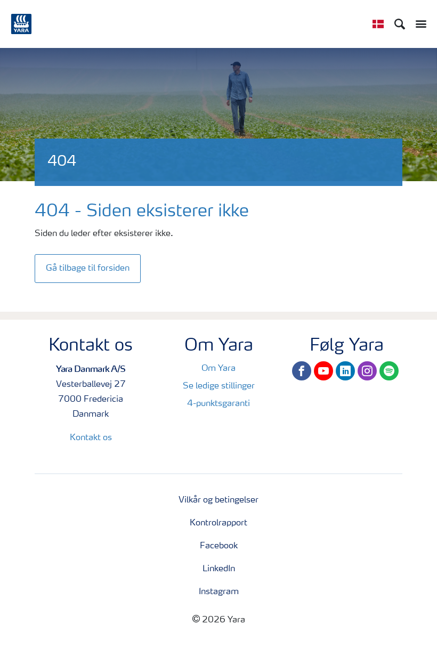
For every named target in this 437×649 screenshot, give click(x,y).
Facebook (219, 546)
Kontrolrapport (218, 523)
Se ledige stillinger (219, 386)
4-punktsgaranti (218, 404)
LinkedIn (219, 569)
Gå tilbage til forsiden (88, 268)
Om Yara (218, 368)
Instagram (219, 592)
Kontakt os (91, 438)
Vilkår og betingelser (218, 500)
